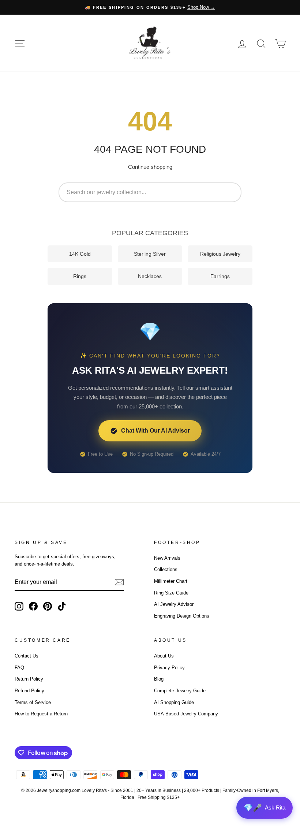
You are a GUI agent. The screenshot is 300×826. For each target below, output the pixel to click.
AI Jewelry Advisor (174, 604)
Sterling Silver (150, 254)
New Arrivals (167, 558)
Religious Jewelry (220, 254)
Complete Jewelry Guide (180, 690)
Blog (159, 679)
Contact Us (26, 656)
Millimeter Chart (170, 581)
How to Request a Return (41, 713)
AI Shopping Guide (174, 702)
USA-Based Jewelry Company (186, 713)
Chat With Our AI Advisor (155, 430)
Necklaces (150, 276)
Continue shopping (150, 167)
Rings (79, 276)
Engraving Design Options (181, 616)
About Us (164, 656)
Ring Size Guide (171, 593)
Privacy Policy (169, 667)
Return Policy (29, 679)
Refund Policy (29, 690)
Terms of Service (33, 702)
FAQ (19, 667)
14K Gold (80, 254)
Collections (165, 569)
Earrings (220, 276)
